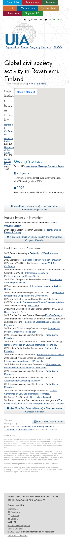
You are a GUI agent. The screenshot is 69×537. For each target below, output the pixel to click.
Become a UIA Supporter (19, 525)
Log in (29, 19)
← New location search (15, 83)
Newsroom (13, 13)
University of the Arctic (9, 150)
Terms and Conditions (17, 535)
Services (50, 2)
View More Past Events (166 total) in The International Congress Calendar (35, 410)
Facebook (15, 512)
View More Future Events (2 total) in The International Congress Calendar (35, 239)
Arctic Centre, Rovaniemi (9, 163)
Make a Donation (15, 529)
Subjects (46, 47)
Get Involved (48, 8)
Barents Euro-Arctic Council (50, 354)
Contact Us (13, 509)
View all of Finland (37, 83)
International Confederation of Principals (23, 361)
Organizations (12, 47)
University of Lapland (40, 397)
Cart (49, 19)
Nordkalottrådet (8, 139)
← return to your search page (18, 429)
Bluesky (14, 519)
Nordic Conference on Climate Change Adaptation (40, 302)
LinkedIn (15, 515)
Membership (28, 8)
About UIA (13, 2)
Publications (32, 2)
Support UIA (32, 13)
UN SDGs (57, 47)
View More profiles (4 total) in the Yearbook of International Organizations (35, 208)
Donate (58, 19)
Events (10, 8)
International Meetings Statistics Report (44, 166)
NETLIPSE (33, 305)
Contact (39, 19)
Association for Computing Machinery (22, 380)
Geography (35, 47)
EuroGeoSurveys (53, 315)
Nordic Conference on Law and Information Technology (30, 345)
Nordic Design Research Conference (27, 230)
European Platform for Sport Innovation (42, 260)
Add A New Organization (50, 421)
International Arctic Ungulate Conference (29, 222)
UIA (16, 32)
